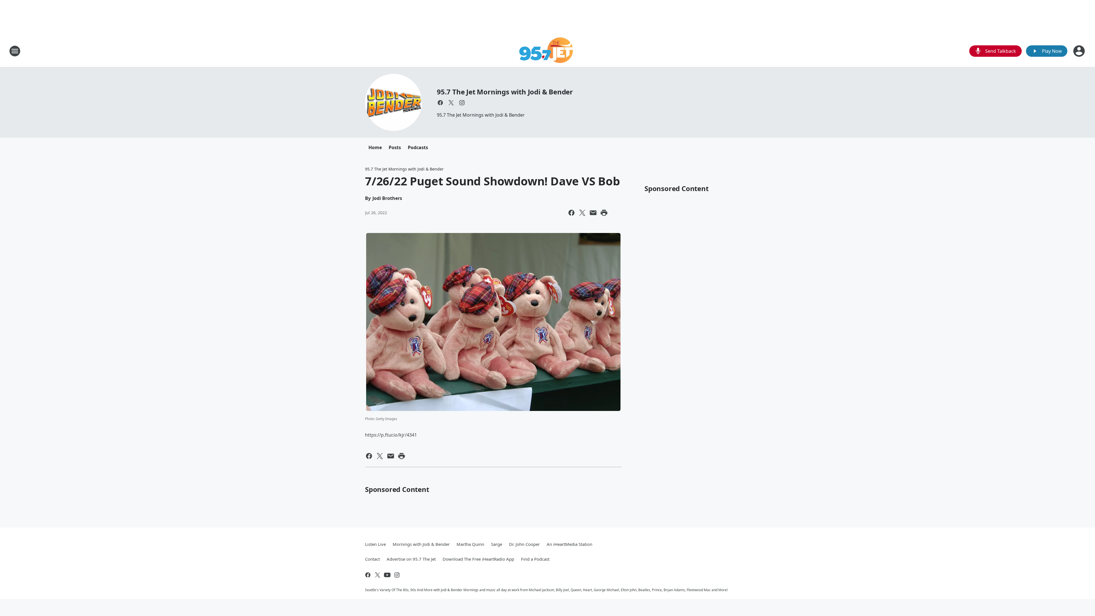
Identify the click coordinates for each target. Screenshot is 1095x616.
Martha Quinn (470, 544)
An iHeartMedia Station (569, 544)
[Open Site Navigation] (15, 51)
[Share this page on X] (582, 213)
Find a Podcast (535, 559)
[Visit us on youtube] (387, 575)
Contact (372, 559)
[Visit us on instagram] (462, 102)
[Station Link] (547, 51)
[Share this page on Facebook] (571, 213)
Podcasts (418, 147)
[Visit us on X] (451, 102)
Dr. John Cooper (524, 544)
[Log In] (1079, 51)
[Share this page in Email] (593, 213)
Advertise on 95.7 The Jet (411, 559)
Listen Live (375, 544)
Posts (395, 147)
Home (375, 147)
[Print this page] (604, 213)
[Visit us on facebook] (440, 102)
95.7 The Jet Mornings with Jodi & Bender (505, 91)
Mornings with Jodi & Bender (421, 544)
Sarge (496, 544)
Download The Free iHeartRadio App (478, 559)
